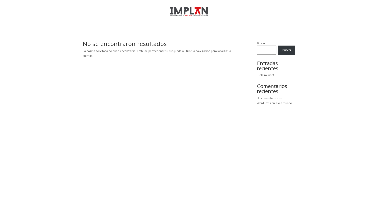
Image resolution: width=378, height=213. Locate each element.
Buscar (261, 43)
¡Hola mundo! (265, 75)
